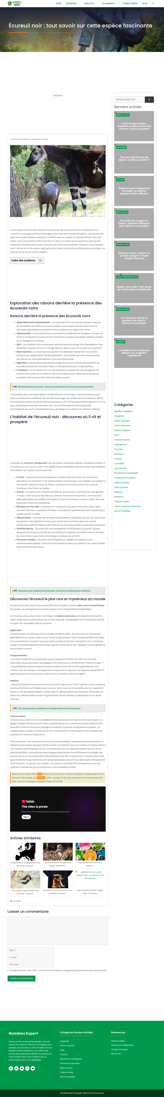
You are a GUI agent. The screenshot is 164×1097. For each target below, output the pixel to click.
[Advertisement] (82, 70)
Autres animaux (122, 420)
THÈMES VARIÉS (129, 3)
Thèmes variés (121, 501)
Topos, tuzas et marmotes (127, 277)
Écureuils (40, 777)
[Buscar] (149, 99)
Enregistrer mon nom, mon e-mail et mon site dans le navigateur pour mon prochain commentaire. (58, 970)
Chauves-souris (123, 115)
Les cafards (121, 147)
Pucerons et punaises (125, 477)
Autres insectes (122, 425)
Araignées (121, 342)
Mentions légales (118, 1041)
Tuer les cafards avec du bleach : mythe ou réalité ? (134, 158)
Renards (118, 492)
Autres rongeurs (122, 430)
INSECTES (89, 3)
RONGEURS (71, 3)
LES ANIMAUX (108, 3)
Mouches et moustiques (126, 473)
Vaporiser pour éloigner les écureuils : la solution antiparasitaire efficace (134, 191)
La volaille (119, 463)
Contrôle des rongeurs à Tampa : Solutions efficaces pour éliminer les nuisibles (134, 223)
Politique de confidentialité (122, 1045)
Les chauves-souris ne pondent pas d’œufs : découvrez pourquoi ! (134, 320)
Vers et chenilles (122, 511)
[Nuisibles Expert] (15, 3)
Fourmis (118, 458)
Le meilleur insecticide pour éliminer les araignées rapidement (134, 353)
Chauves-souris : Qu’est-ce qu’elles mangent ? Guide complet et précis (134, 256)
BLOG (144, 3)
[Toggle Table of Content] (39, 260)
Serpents (118, 496)
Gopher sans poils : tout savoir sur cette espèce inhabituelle (134, 288)
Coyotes (118, 449)
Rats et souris (122, 212)
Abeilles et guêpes (123, 411)
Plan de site (116, 1054)
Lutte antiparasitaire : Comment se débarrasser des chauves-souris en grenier (134, 126)
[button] (153, 3)
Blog (62, 1050)
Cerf (116, 435)
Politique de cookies (119, 1049)
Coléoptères (120, 444)
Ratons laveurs (121, 482)
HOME (58, 3)
